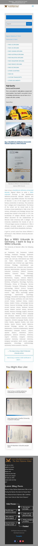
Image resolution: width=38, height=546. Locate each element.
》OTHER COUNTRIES (13, 71)
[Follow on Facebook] (15, 541)
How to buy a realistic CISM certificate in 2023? (19, 359)
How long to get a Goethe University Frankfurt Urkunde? (19, 419)
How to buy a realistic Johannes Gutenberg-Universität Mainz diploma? (17, 391)
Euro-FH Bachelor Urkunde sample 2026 (18, 446)
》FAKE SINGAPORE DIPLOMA (15, 61)
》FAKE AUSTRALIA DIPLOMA (15, 54)
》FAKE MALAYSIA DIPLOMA (15, 57)
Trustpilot (19, 536)
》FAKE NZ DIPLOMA (13, 67)
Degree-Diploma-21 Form (13, 36)
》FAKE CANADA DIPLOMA (14, 51)
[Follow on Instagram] (20, 541)
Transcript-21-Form (11, 39)
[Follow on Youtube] (23, 541)
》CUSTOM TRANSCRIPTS (14, 77)
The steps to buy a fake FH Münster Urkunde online (19, 352)
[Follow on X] (18, 541)
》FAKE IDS (10, 74)
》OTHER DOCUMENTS (13, 80)
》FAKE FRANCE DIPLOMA (14, 64)
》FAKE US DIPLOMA (13, 44)
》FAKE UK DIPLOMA (13, 48)
